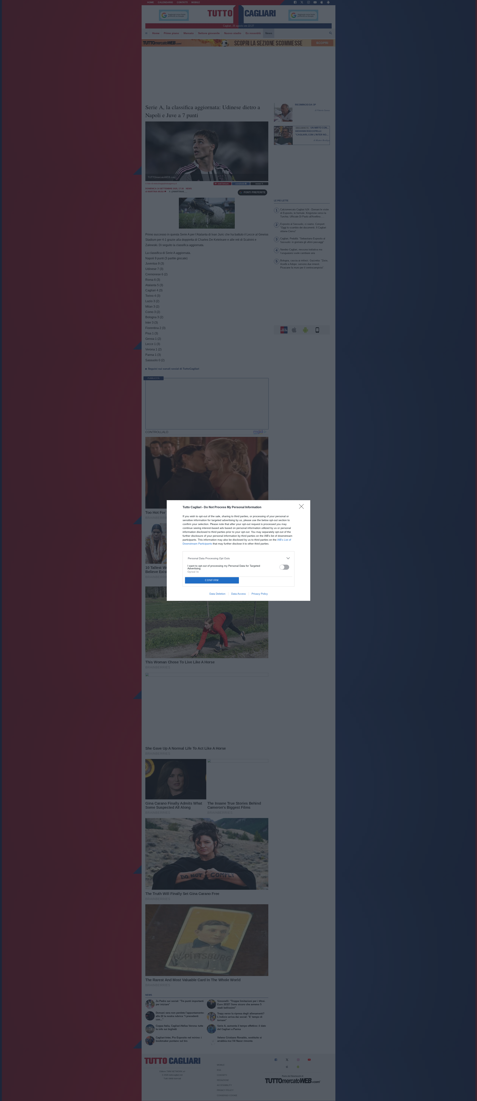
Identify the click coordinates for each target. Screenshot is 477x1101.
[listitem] (238, 558)
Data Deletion (217, 593)
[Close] (302, 507)
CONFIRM (212, 580)
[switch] (284, 567)
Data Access (238, 593)
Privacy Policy (260, 593)
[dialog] (238, 550)
